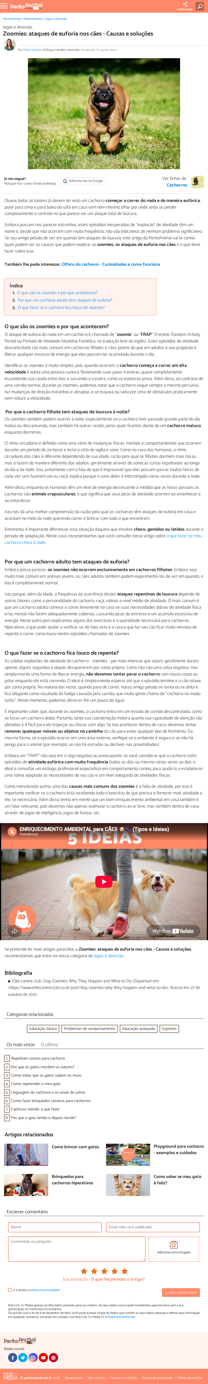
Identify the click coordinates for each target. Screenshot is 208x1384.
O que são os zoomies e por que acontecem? (57, 293)
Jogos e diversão (56, 19)
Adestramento (32, 19)
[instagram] (33, 1357)
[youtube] (43, 1357)
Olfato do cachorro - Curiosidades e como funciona (111, 264)
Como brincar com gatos (75, 1147)
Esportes (169, 1028)
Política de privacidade (157, 1378)
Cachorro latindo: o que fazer (35, 1109)
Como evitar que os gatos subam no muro (46, 1075)
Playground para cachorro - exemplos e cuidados (179, 1150)
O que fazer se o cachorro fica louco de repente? (61, 307)
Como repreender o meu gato (36, 1083)
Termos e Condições (123, 1378)
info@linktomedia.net (120, 1317)
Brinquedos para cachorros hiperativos (72, 1180)
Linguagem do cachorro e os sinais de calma (48, 1092)
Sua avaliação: (75, 1279)
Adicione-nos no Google (85, 181)
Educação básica (43, 1028)
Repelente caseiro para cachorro (38, 1058)
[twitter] (22, 1357)
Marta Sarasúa (32, 50)
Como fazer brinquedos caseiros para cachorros (51, 1100)
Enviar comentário (181, 1292)
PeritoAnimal (12, 19)
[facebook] (12, 1357)
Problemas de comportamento (89, 1028)
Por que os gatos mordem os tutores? (43, 1067)
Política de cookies (189, 1378)
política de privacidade (44, 1290)
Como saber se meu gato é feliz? (177, 1180)
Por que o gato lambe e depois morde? (43, 1117)
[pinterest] (53, 1357)
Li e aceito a (36, 1290)
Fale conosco (96, 1378)
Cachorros (177, 185)
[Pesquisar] (201, 6)
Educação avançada (138, 1028)
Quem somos (73, 1378)
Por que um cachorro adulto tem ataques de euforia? (65, 300)
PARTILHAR (185, 9)
